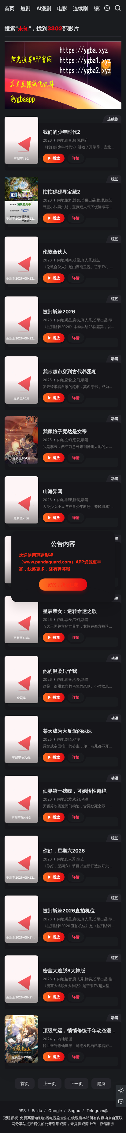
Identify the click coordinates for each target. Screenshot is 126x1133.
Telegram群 (97, 1110)
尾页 (101, 1083)
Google (55, 1110)
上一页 (49, 1083)
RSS (22, 1110)
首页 (24, 1083)
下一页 (76, 1083)
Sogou (74, 1110)
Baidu (37, 1110)
